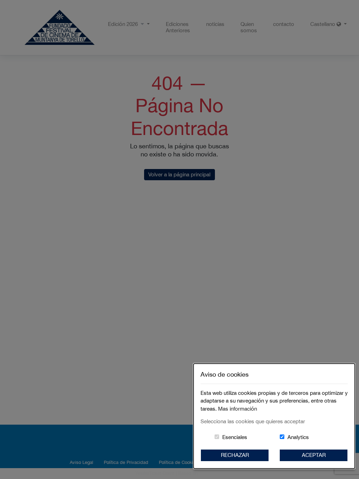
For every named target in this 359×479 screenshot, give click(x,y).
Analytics (298, 437)
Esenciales (234, 437)
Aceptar (314, 455)
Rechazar (235, 455)
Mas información (237, 409)
